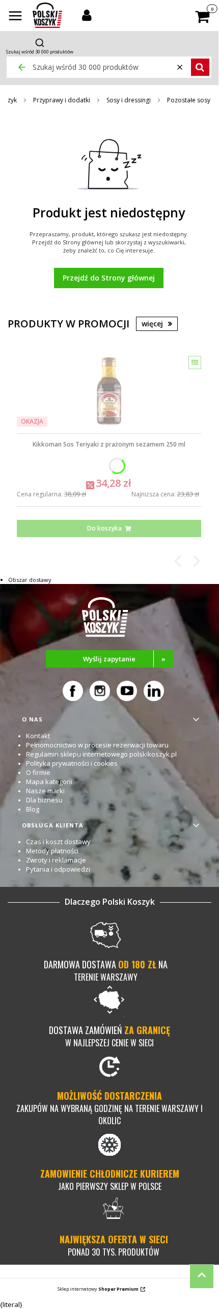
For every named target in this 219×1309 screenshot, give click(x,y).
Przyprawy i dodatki (61, 100)
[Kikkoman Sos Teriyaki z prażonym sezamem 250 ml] (109, 391)
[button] (15, 16)
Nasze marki (45, 790)
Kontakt (38, 735)
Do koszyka (104, 528)
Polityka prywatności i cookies (72, 763)
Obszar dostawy (29, 579)
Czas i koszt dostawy (58, 841)
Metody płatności (52, 850)
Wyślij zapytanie (124, 658)
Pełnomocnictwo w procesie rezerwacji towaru (97, 744)
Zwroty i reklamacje (56, 860)
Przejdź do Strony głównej (109, 278)
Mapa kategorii (49, 781)
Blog (32, 809)
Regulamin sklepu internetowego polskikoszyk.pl (101, 754)
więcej (152, 323)
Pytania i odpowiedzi (58, 869)
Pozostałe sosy (188, 100)
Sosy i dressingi (128, 100)
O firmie (38, 772)
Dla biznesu (44, 799)
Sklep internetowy (98, 1289)
